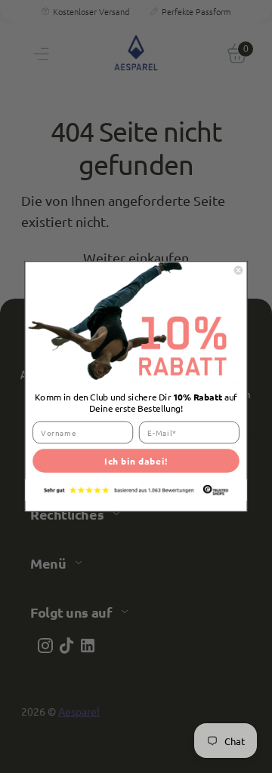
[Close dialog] (238, 270)
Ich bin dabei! (136, 460)
